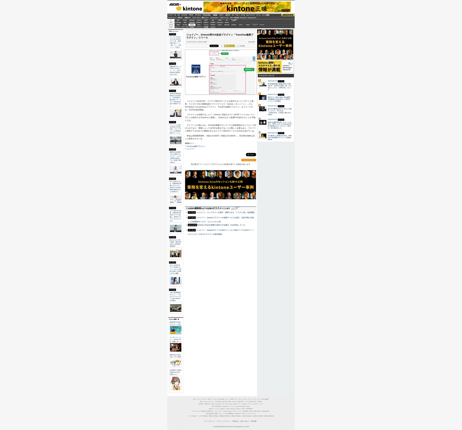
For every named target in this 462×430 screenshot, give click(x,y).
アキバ (237, 15)
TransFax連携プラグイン (195, 146)
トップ (170, 15)
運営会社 (235, 421)
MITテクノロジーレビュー (249, 413)
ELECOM (178, 22)
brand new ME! (240, 406)
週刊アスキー (205, 17)
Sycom (199, 20)
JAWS (178, 24)
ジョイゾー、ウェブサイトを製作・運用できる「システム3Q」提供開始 (225, 212)
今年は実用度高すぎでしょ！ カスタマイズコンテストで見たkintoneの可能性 (175, 297)
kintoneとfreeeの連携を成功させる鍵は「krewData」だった (221, 225)
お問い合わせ (244, 421)
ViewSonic (220, 22)
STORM (259, 401)
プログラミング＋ (237, 411)
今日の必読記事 (209, 413)
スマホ (243, 15)
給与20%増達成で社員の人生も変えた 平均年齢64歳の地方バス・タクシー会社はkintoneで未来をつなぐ (175, 100)
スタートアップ (250, 15)
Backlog (227, 24)
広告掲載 (253, 421)
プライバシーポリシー (223, 421)
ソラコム (206, 24)
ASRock (206, 22)
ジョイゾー (190, 149)
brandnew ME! (206, 27)
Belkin (227, 22)
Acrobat (185, 24)
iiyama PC (224, 401)
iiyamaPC (192, 20)
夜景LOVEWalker (236, 416)
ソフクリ (261, 24)
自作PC (227, 15)
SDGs (231, 17)
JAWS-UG (207, 404)
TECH (191, 15)
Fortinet (234, 24)
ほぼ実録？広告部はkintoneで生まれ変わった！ (175, 372)
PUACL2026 (243, 17)
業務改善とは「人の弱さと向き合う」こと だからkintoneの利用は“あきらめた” (175, 70)
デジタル (198, 15)
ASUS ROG (192, 22)
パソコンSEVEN (206, 20)
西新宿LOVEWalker (225, 416)
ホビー (221, 15)
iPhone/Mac (207, 15)
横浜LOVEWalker (214, 416)
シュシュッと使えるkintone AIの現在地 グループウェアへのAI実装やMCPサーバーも (175, 129)
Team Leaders (227, 411)
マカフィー (178, 27)
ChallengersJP (252, 17)
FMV (178, 20)
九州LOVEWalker (247, 416)
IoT (179, 15)
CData (220, 24)
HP (227, 20)
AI (175, 15)
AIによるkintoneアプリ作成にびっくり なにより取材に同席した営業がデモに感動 (175, 269)
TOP (194, 399)
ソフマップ (199, 27)
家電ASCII (187, 17)
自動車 (215, 15)
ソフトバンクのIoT (255, 25)
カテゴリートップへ (248, 160)
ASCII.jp (175, 4)
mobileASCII (237, 413)
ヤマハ (241, 24)
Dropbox (213, 24)
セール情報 (265, 15)
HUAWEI (213, 22)
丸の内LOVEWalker (258, 416)
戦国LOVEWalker (269, 416)
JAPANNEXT (192, 27)
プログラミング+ (224, 17)
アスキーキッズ (172, 17)
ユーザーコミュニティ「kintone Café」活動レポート (175, 339)
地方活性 (236, 17)
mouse (185, 20)
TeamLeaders (214, 17)
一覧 (221, 46)
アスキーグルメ (196, 17)
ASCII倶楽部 (288, 15)
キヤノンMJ (185, 27)
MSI (213, 20)
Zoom (247, 24)
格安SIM (180, 17)
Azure (199, 24)
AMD (185, 22)
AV (233, 15)
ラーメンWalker (192, 416)
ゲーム (258, 15)
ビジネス (184, 15)
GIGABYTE (199, 22)
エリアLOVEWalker (202, 416)
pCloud (213, 27)
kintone (185, 8)
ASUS (220, 20)
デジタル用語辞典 (228, 413)
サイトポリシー (209, 421)
